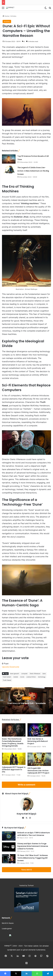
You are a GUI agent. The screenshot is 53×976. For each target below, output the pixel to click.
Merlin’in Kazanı (8, 923)
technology (41, 677)
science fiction (31, 677)
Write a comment (26, 784)
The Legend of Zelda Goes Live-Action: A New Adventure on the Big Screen (33, 170)
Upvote (5, 667)
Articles (13, 16)
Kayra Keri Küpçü (26, 813)
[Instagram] (29, 817)
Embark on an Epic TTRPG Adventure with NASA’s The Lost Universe (33, 833)
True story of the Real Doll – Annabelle (26, 703)
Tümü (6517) (26, 870)
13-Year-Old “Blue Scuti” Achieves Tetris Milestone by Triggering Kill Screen (32, 858)
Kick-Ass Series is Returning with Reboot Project (37, 741)
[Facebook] (23, 817)
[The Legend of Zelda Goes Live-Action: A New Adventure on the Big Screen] (9, 169)
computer (24, 673)
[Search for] (50, 8)
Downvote (14, 667)
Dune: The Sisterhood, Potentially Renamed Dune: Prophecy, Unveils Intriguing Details (12, 742)
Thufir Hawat (7, 680)
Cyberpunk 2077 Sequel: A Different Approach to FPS (13, 769)
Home (6, 16)
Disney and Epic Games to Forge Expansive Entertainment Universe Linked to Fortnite (32, 846)
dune (44, 673)
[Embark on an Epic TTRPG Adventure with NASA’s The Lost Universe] (9, 836)
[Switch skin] (45, 8)
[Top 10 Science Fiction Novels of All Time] (9, 159)
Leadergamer (7, 928)
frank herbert (7, 677)
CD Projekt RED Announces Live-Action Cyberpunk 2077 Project (38, 770)
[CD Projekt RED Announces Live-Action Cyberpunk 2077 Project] (39, 759)
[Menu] (3, 8)
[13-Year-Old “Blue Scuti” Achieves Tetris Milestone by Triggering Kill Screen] (9, 858)
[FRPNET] (10, 8)
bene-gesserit (14, 673)
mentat (15, 677)
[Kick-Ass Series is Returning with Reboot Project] (39, 729)
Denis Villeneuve (35, 673)
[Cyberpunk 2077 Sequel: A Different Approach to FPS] (14, 759)
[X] (26, 817)
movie (22, 677)
